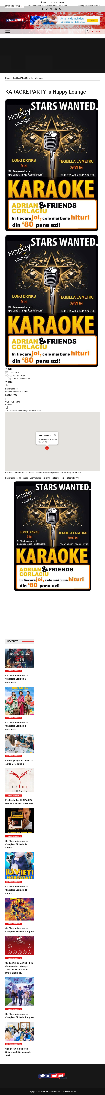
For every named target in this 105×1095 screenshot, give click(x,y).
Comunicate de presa (13, 671)
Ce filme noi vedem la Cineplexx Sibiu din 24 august (16, 844)
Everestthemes (71, 1092)
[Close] (55, 435)
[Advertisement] (19, 617)
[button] (47, 448)
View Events (42, 442)
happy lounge (22, 411)
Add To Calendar (19, 379)
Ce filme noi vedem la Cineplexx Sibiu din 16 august (16, 890)
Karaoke (8, 405)
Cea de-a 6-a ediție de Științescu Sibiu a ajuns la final (18, 1052)
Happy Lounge (11, 389)
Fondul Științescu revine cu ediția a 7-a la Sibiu (64, 6)
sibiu (39, 411)
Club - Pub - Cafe (12, 402)
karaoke (32, 411)
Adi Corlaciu (10, 411)
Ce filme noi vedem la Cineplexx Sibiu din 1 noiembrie (16, 726)
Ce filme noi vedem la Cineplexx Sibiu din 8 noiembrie (16, 678)
